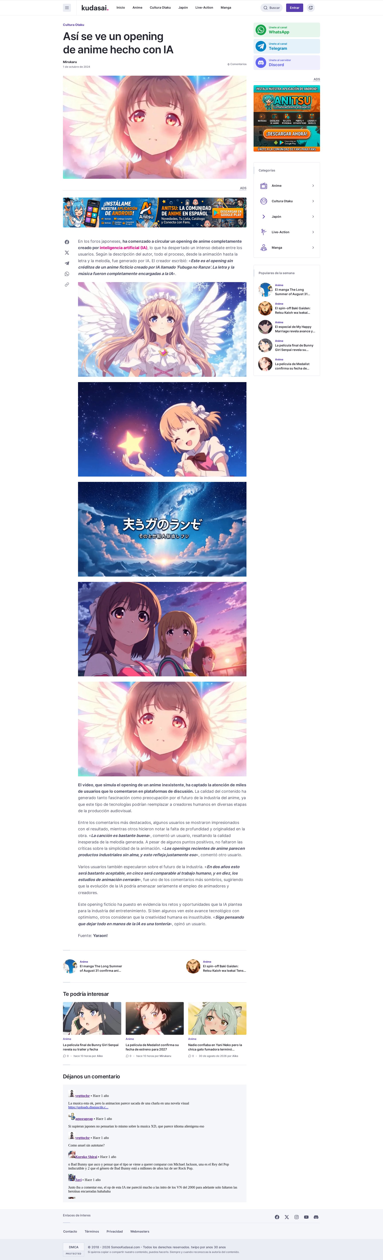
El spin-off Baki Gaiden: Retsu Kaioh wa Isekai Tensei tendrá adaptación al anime (224, 970)
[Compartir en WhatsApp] (67, 274)
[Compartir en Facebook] (67, 242)
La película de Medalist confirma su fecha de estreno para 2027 (152, 1047)
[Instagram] (297, 1217)
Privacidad (115, 1231)
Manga (226, 7)
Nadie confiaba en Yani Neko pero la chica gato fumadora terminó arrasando (215, 1049)
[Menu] (67, 8)
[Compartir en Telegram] (67, 263)
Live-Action (204, 7)
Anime (137, 7)
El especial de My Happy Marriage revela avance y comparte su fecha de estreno (294, 333)
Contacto (70, 1231)
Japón (183, 7)
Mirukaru (70, 62)
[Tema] (311, 8)
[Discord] (316, 1217)
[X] (287, 1217)
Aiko (100, 1056)
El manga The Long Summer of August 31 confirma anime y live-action (101, 970)
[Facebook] (277, 1217)
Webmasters (139, 1231)
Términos (92, 1231)
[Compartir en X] (67, 253)
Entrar (294, 8)
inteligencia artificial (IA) (123, 247)
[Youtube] (306, 1217)
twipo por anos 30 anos (208, 1247)
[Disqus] (154, 1143)
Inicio (121, 7)
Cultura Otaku (160, 7)
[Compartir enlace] (67, 285)
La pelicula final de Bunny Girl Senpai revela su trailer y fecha (91, 1047)
